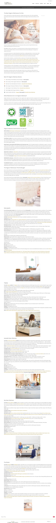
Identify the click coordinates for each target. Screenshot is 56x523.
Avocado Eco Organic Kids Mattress (16, 351)
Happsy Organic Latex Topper (23, 310)
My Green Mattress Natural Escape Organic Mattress (20, 418)
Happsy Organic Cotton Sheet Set (34, 310)
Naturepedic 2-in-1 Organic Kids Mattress (19, 219)
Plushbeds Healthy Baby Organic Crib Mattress (17, 471)
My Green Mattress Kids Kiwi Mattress (17, 413)
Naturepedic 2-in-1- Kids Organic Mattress (23, 251)
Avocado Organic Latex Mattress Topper (28, 172)
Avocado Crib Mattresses (15, 348)
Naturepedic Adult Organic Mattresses (43, 252)
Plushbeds (9, 464)
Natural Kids (25, 7)
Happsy (21, 90)
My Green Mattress (10, 402)
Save (54, 516)
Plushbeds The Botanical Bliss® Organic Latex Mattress (20, 476)
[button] (50, 3)
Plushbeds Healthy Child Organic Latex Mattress (19, 473)
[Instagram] (48, 521)
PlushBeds (23, 468)
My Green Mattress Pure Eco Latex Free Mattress (33, 414)
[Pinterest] (41, 15)
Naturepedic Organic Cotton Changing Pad (28, 252)
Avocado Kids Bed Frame (8, 372)
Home (22, 7)
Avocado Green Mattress (27, 83)
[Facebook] (44, 15)
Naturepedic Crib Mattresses (12, 216)
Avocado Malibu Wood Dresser (18, 372)
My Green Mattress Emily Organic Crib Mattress (19, 410)
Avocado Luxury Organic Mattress (40, 372)
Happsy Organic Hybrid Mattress (11, 291)
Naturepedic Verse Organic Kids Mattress (45, 222)
